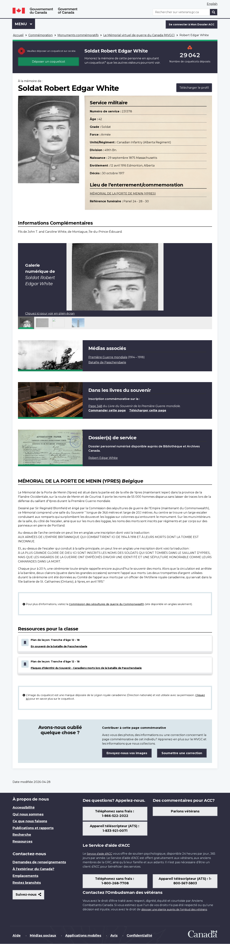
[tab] (26, 322)
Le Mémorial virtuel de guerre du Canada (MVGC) (139, 35)
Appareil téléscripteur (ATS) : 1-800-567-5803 (185, 881)
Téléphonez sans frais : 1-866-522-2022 (115, 813)
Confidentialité (139, 936)
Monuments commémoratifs (78, 35)
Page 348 (95, 406)
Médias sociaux (43, 936)
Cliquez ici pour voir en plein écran (50, 313)
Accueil (18, 35)
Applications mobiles (83, 936)
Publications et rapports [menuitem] (33, 828)
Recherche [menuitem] (22, 835)
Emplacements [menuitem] (25, 876)
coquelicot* (97, 62)
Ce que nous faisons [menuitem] (30, 821)
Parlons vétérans (185, 811)
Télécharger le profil (194, 87)
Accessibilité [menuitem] (24, 808)
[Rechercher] (213, 12)
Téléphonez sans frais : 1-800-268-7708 (115, 881)
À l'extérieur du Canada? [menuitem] (33, 869)
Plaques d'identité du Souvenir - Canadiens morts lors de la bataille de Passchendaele (86, 668)
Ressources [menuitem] (22, 841)
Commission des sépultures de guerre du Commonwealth (106, 604)
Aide (17, 936)
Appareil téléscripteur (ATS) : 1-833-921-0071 (115, 828)
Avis (114, 936)
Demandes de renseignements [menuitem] (39, 862)
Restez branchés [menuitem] (27, 883)
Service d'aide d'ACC (99, 853)
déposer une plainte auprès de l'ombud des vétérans (174, 909)
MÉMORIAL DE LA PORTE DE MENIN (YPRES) (123, 193)
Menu (25, 24)
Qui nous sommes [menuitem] (28, 814)
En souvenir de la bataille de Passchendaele (59, 646)
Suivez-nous (30, 895)
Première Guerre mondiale (107, 357)
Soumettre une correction (182, 753)
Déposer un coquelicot (48, 61)
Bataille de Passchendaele (107, 362)
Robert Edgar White (103, 458)
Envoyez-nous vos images (127, 753)
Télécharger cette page (147, 410)
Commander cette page (107, 410)
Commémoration (40, 35)
